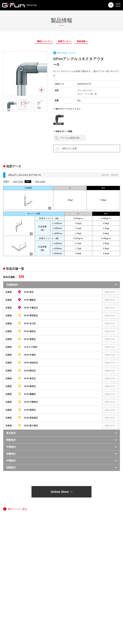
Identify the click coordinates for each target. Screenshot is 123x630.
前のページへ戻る (17, 509)
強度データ (63, 41)
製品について (43, 41)
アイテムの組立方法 (69, 137)
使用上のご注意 (69, 148)
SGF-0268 (40, 181)
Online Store (60, 491)
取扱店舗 (81, 41)
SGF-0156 (18, 181)
